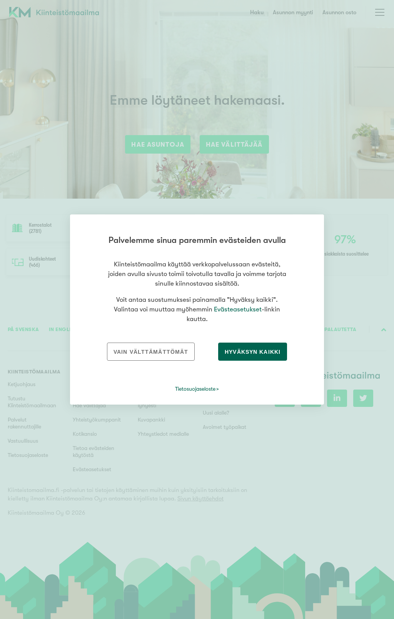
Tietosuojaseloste (195, 389)
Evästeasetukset (238, 309)
